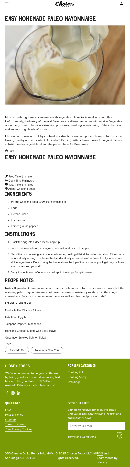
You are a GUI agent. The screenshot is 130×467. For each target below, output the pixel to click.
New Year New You (47, 350)
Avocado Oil (17, 350)
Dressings (74, 382)
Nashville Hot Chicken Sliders (23, 310)
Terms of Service (15, 424)
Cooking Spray (77, 377)
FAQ (8, 410)
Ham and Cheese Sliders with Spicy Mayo (30, 330)
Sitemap (10, 419)
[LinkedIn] (19, 393)
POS (100, 453)
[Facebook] (7, 393)
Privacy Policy (14, 414)
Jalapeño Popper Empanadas (23, 324)
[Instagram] (13, 393)
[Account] (121, 4)
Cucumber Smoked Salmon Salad (25, 337)
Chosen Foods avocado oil (22, 136)
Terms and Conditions (82, 436)
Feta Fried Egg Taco (17, 317)
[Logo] (64, 4)
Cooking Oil (75, 372)
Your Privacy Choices (18, 429)
